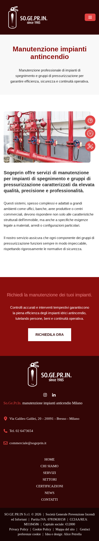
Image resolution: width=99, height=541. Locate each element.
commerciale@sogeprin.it (27, 443)
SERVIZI (49, 473)
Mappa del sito (65, 529)
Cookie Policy (42, 529)
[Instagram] (45, 395)
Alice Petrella (73, 534)
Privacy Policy (18, 529)
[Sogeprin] (29, 17)
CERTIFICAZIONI (49, 486)
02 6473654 (24, 431)
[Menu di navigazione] (90, 17)
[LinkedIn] (54, 395)
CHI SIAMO (49, 466)
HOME (49, 459)
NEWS (49, 493)
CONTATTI (49, 499)
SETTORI (50, 479)
